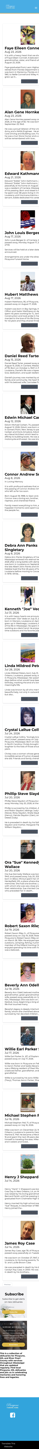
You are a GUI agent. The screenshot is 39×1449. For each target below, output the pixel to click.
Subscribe (13, 1312)
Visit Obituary (29, 81)
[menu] (36, 8)
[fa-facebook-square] (12, 1415)
